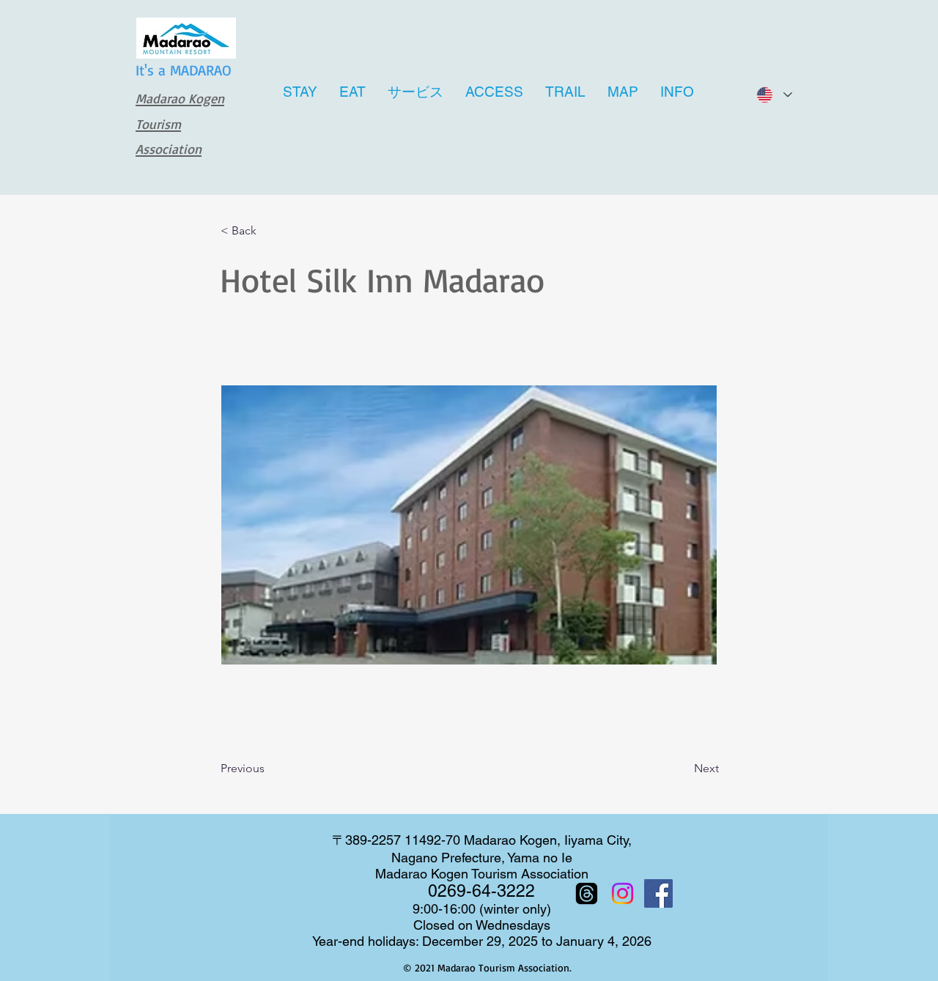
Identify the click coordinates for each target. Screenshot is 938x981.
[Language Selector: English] (773, 95)
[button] (269, 231)
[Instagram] (622, 893)
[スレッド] (586, 893)
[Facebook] (658, 893)
